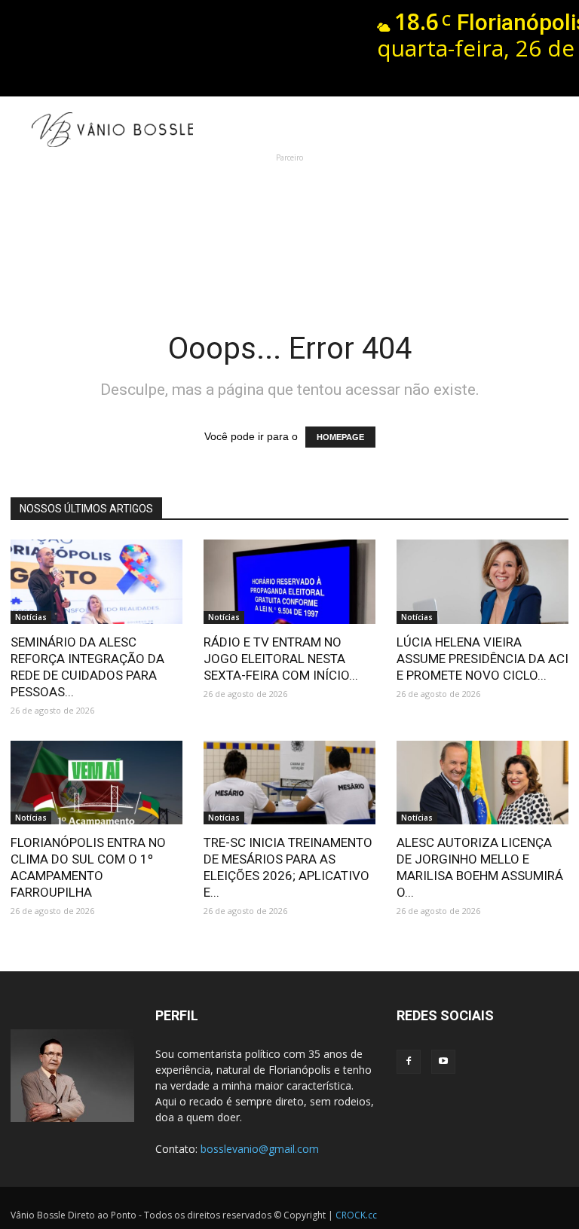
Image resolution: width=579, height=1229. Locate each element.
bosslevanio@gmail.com (260, 1149)
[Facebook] (409, 1062)
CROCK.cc (356, 1215)
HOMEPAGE (340, 437)
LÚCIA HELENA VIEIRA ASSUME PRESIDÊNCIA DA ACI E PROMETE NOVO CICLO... (482, 658)
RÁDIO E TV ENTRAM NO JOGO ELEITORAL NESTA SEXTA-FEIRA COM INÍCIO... (281, 658)
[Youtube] (443, 1062)
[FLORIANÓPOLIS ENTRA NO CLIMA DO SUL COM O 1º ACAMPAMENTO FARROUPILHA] (96, 783)
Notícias (31, 617)
